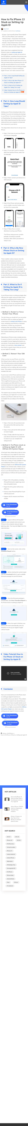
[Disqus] (14, 759)
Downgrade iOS (11, 868)
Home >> (5, 733)
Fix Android (10, 886)
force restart (18, 345)
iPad (8, 882)
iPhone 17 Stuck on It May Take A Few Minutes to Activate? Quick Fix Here (16, 819)
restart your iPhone (16, 321)
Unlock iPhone (10, 858)
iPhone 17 (9, 850)
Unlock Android (11, 854)
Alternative (10, 861)
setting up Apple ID (17, 52)
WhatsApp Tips (11, 865)
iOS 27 (8, 836)
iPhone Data (10, 875)
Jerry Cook (6, 28)
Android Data (10, 879)
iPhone (16, 882)
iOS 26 (18, 840)
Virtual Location (11, 847)
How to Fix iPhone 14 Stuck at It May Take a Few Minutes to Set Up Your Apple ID (16, 799)
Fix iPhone (18, 30)
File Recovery (10, 843)
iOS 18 (17, 836)
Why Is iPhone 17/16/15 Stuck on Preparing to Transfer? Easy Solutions (17, 809)
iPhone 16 (9, 840)
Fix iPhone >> (11, 733)
